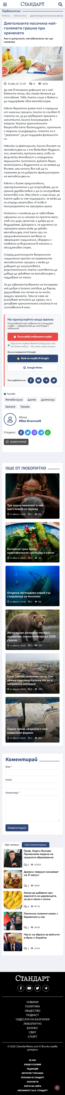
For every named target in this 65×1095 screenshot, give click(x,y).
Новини (6, 16)
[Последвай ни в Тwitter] (37, 988)
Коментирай (18, 442)
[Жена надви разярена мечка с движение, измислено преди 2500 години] (33, 630)
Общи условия (32, 1064)
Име (9, 766)
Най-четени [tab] (12, 845)
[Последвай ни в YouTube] (29, 988)
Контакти (32, 1082)
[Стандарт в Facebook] (31, 380)
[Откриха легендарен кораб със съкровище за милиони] (33, 586)
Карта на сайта (32, 1086)
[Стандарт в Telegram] (46, 380)
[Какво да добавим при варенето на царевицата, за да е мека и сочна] (13, 900)
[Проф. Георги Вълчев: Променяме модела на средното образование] (13, 858)
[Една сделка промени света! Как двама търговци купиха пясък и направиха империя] (33, 673)
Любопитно (20, 16)
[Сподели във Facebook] (21, 432)
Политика (32, 1006)
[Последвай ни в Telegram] (45, 988)
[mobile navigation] (5, 4)
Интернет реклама (32, 1073)
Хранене (10, 407)
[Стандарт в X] (54, 380)
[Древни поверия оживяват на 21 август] (13, 879)
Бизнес (32, 1028)
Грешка (25, 407)
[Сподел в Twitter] (28, 432)
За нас (32, 1060)
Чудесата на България (33, 1019)
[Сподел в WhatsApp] (48, 432)
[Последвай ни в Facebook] (21, 988)
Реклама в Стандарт (32, 1077)
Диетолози (48, 400)
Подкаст (32, 1015)
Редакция (32, 1069)
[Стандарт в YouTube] (38, 380)
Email (9, 779)
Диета (32, 400)
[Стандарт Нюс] (32, 981)
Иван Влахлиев (30, 421)
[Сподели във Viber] (34, 432)
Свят (32, 1032)
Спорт (32, 1036)
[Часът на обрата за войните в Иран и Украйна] (13, 942)
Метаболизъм (14, 400)
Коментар (13, 792)
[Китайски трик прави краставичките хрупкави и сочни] (33, 542)
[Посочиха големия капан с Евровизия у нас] (13, 921)
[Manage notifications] (57, 1087)
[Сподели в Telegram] (41, 432)
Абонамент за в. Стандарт (33, 1090)
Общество (32, 1010)
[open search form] (60, 4)
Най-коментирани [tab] (35, 845)
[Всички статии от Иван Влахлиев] (10, 419)
